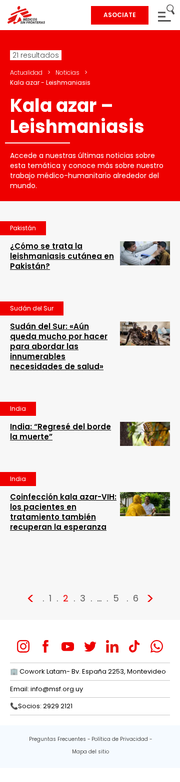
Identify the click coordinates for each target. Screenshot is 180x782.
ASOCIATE (120, 15)
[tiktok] (134, 646)
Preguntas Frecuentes (57, 739)
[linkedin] (112, 646)
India (18, 408)
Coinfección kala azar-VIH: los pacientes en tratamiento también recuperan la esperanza (63, 512)
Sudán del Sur (32, 308)
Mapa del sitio (90, 751)
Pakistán (23, 228)
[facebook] (46, 646)
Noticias (68, 72)
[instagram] (23, 646)
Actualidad (26, 72)
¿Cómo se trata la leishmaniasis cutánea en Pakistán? (62, 256)
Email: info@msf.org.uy (46, 689)
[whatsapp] (156, 646)
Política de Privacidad (120, 739)
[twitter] (90, 646)
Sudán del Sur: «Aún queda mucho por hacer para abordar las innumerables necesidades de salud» (59, 346)
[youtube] (68, 646)
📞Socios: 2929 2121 (41, 706)
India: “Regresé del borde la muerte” (60, 431)
